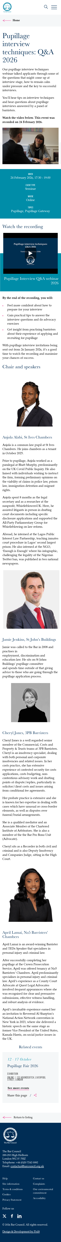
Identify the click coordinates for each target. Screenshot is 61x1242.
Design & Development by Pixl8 (21, 1232)
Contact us (38, 1178)
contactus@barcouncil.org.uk (27, 1166)
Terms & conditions (12, 1189)
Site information (10, 1183)
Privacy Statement (11, 1199)
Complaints (39, 1183)
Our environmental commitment (43, 1191)
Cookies (6, 1194)
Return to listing (23, 1117)
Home (16, 20)
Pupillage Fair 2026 (22, 1065)
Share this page (19, 1095)
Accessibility (39, 1198)
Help (5, 1178)
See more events (18, 1088)
